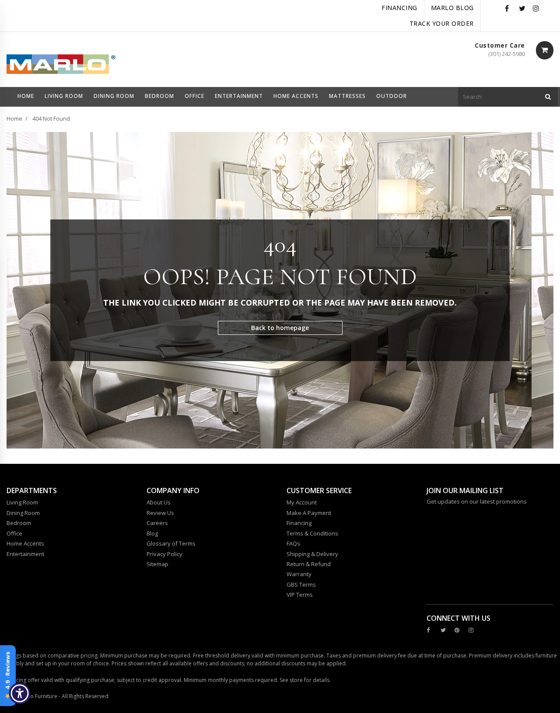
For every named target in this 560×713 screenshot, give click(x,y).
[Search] (548, 97)
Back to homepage (280, 327)
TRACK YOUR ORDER (442, 23)
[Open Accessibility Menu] (20, 693)
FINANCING (399, 7)
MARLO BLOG (452, 7)
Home (14, 118)
